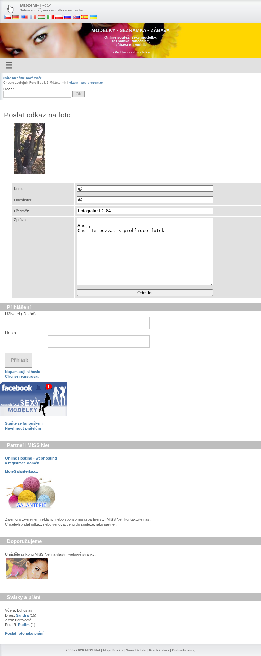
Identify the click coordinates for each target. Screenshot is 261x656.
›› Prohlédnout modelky (130, 52)
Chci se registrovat (22, 376)
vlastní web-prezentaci (86, 83)
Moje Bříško (113, 650)
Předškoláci (159, 650)
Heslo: (11, 333)
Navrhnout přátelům (23, 428)
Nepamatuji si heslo (22, 372)
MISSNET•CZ (35, 5)
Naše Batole (136, 650)
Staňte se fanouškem (24, 423)
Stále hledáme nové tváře (22, 78)
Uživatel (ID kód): (21, 314)
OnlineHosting (183, 650)
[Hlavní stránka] (10, 9)
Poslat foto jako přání (24, 633)
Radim (24, 625)
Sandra (22, 615)
